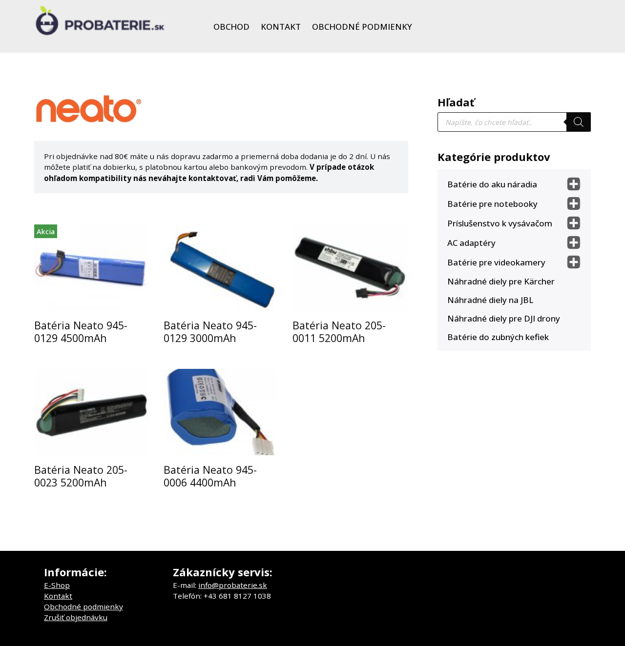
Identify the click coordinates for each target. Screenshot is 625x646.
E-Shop (57, 585)
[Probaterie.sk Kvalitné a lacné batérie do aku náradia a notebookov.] (100, 20)
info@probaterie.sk (232, 585)
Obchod (231, 26)
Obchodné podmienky (362, 26)
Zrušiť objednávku (75, 617)
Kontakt (281, 26)
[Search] (578, 122)
